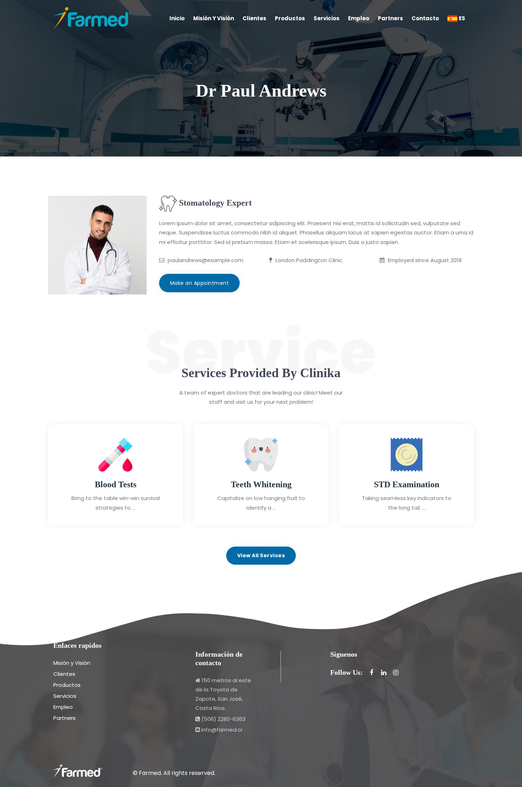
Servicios (326, 18)
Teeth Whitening (261, 484)
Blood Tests (115, 484)
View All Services (261, 555)
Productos (290, 18)
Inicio (177, 18)
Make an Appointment (199, 283)
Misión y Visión (213, 18)
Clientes (254, 18)
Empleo (358, 18)
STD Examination (406, 484)
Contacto (425, 18)
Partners (390, 18)
